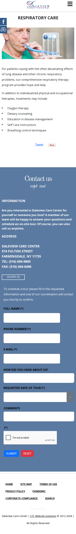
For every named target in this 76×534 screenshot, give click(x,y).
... (70, 396)
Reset (27, 453)
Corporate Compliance (21, 498)
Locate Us (13, 276)
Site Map (26, 484)
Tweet (39, 144)
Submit (11, 453)
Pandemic (39, 491)
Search (50, 498)
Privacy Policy (15, 491)
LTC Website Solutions (43, 516)
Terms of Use (48, 484)
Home (9, 484)
